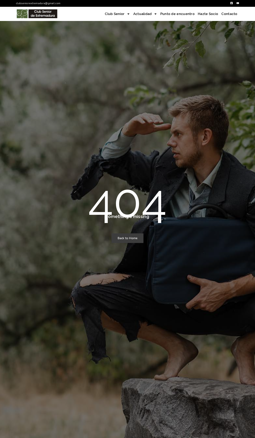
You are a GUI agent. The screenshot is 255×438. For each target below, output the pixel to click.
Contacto (229, 14)
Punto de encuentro (177, 14)
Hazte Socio (208, 14)
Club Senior (115, 14)
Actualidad (142, 14)
